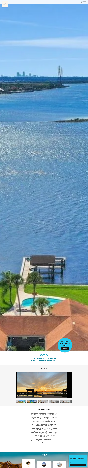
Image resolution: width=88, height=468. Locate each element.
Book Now (65, 348)
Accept (77, 464)
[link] (33, 1)
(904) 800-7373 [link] (83, 2)
